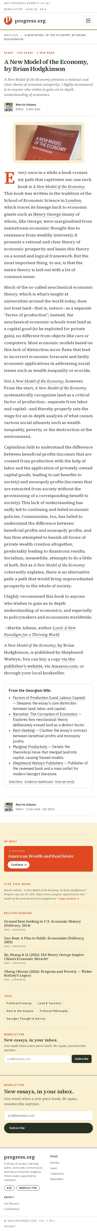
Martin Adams (26, 105)
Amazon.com (64, 666)
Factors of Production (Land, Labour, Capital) (49, 697)
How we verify (64, 782)
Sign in (31, 9)
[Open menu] (88, 20)
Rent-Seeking (24, 730)
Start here (16, 782)
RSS (9, 1188)
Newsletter (13, 9)
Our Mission (11, 1203)
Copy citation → (69, 898)
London (73, 200)
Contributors (12, 1209)
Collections (57, 1173)
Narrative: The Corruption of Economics (45, 714)
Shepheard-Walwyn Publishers (38, 763)
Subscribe (81, 1058)
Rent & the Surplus (20, 1011)
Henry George (47, 214)
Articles (11, 35)
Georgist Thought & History (26, 1018)
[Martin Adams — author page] (8, 107)
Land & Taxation (49, 1003)
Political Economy (19, 1003)
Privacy (10, 1226)
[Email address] (48, 1116)
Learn (53, 1168)
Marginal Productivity (30, 746)
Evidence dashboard (39, 782)
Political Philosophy (54, 1011)
